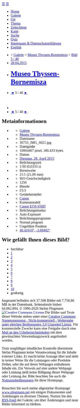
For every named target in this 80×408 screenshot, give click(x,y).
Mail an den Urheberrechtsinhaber (26, 332)
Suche (15, 35)
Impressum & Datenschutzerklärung (36, 43)
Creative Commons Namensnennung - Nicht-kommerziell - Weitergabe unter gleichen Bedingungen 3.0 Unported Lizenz (39, 320)
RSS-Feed (9, 400)
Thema (15, 23)
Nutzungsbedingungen (18, 380)
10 (12, 289)
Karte (14, 31)
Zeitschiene (19, 27)
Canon (24, 198)
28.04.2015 (19, 63)
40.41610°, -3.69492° (35, 230)
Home (15, 11)
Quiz (14, 39)
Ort (13, 19)
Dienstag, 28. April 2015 (37, 158)
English (16, 47)
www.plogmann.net (16, 392)
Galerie (16, 15)
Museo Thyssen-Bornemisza (48, 55)
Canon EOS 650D (33, 206)
